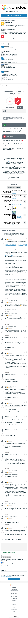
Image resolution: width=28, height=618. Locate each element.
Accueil (3, 85)
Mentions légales (14, 593)
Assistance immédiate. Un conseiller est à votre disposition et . (19, 217)
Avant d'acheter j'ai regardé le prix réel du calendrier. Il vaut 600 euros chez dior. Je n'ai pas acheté (19, 208)
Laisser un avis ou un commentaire (8, 542)
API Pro (14, 607)
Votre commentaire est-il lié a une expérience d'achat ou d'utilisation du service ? (12, 560)
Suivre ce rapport (15, 87)
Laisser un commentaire (14, 578)
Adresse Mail (4, 570)
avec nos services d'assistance (19, 213)
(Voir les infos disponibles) (17, 204)
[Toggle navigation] (25, 2)
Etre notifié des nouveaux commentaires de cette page (12, 576)
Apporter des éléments (14, 177)
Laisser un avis (15, 224)
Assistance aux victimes (14, 606)
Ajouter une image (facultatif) (8, 552)
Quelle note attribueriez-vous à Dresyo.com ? (10, 555)
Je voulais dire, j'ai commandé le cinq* (8, 49)
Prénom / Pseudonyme (6, 565)
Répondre (7, 298)
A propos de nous (14, 589)
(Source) (14, 193)
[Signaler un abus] (26, 238)
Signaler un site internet (15, 15)
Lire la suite (5, 119)
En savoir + (17, 235)
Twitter (14, 611)
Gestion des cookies (14, 590)
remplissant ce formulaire (14, 175)
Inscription (14, 600)
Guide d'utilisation (14, 592)
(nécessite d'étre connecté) (6, 576)
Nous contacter (14, 596)
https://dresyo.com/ (9, 255)
